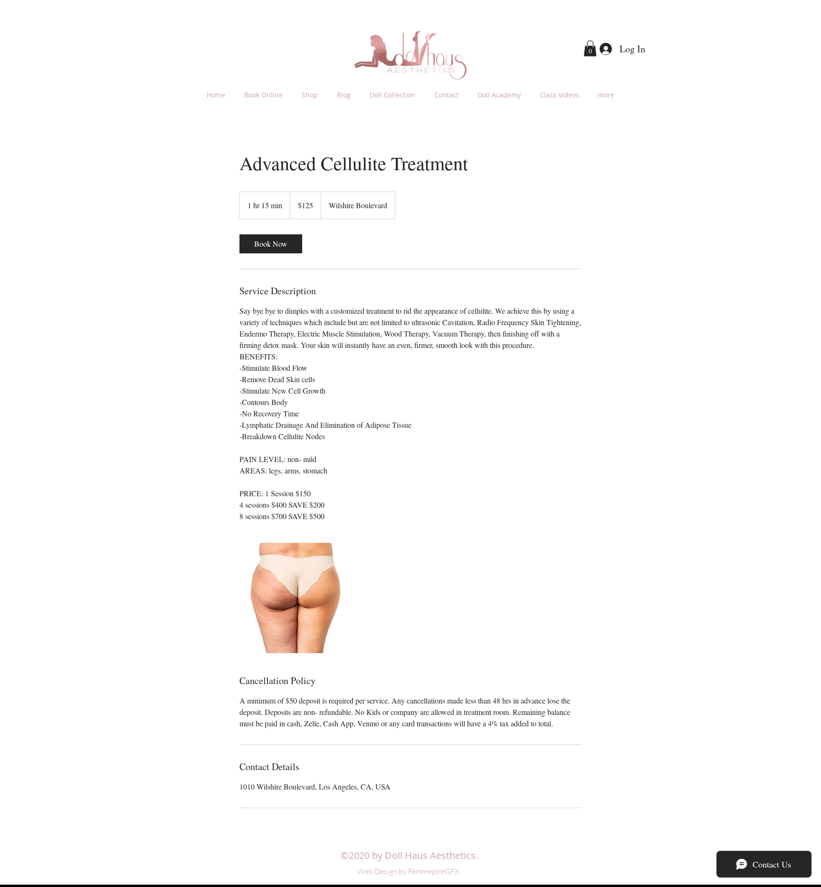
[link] (270, 243)
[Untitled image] (294, 598)
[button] (590, 48)
